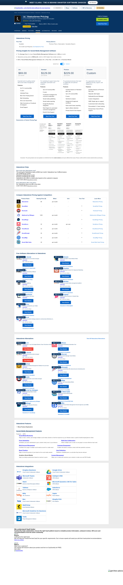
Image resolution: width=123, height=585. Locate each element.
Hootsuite (24, 210)
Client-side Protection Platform (65, 564)
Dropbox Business (29, 470)
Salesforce (56, 487)
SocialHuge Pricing (97, 219)
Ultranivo (36, 564)
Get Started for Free (38, 46)
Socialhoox (25, 224)
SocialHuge (25, 219)
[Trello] (19, 519)
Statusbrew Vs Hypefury (28, 315)
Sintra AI (26, 343)
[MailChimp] (19, 507)
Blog (15, 566)
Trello (25, 517)
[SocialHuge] (19, 220)
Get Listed (17, 549)
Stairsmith (36, 558)
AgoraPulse (64, 281)
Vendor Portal (18, 563)
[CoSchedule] (56, 273)
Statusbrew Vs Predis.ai (28, 328)
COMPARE (18, 23)
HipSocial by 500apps (28, 215)
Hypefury (26, 304)
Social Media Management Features (29, 431)
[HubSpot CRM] (49, 478)
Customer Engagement (63, 445)
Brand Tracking (23, 450)
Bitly (24, 493)
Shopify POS (57, 499)
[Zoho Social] (19, 262)
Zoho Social (27, 257)
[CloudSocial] (19, 229)
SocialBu (61, 403)
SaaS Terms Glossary (20, 569)
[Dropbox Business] (19, 472)
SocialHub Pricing (97, 206)
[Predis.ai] (19, 322)
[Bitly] (19, 495)
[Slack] (19, 483)
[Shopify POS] (49, 501)
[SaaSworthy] (32, 8)
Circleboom (64, 257)
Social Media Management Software (26, 12)
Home (15, 12)
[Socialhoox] (19, 224)
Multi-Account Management (27, 445)
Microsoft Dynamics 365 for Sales (64, 482)
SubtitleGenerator (38, 569)
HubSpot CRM (57, 476)
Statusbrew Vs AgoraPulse (66, 292)
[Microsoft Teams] (19, 478)
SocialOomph (26, 233)
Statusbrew (37, 12)
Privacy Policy (30, 558)
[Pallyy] (19, 274)
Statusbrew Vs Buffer (28, 292)
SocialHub (25, 206)
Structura (36, 561)
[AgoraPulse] (56, 287)
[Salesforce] (49, 489)
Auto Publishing (61, 450)
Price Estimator (18, 561)
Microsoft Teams (28, 476)
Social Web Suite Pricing (97, 242)
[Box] (19, 501)
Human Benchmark (39, 567)
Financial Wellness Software (64, 572)
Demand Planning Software (64, 558)
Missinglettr (64, 294)
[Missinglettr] (56, 300)
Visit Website (28, 349)
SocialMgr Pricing (97, 237)
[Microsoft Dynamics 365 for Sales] (49, 483)
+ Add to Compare (102, 16)
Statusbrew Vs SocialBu (63, 414)
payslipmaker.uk (38, 563)
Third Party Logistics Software (65, 560)
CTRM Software (61, 561)
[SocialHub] (19, 206)
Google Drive (57, 470)
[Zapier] (49, 495)
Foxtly (35, 570)
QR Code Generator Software (65, 563)
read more (25, 260)
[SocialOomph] (19, 233)
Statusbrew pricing (32, 179)
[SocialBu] (54, 408)
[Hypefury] (19, 309)
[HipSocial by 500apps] (19, 215)
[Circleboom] (56, 261)
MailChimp (26, 505)
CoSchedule (64, 268)
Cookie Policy (30, 561)
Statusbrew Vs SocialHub (29, 375)
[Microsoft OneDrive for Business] (19, 513)
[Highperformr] (19, 298)
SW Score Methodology (20, 567)
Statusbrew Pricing (97, 201)
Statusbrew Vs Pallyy (28, 279)
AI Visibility (100, 8)
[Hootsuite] (19, 211)
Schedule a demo (102, 19)
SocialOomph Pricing (97, 233)
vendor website (57, 157)
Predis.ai (26, 317)
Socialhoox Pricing (97, 224)
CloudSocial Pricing (97, 228)
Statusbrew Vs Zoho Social (29, 268)
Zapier (54, 493)
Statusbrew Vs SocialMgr (64, 390)
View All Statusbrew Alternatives (96, 338)
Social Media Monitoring (26, 435)
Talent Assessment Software (64, 569)
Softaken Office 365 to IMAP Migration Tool (45, 572)
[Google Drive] (49, 472)
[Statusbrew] (17, 18)
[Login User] (107, 8)
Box (24, 499)
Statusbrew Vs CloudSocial (64, 365)
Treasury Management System (65, 570)
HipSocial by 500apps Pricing (97, 215)
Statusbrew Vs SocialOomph (64, 378)
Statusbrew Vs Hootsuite (28, 388)
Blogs (67, 8)
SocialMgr (25, 237)
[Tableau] (19, 489)
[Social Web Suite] (19, 242)
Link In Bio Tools (61, 566)
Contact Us (17, 570)
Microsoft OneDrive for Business (34, 511)
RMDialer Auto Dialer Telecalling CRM (44, 566)
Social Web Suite (26, 242)
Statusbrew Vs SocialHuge (29, 412)
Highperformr (27, 294)
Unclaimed (27, 26)
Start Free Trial (102, 23)
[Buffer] (19, 287)
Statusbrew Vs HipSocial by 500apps (31, 401)
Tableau (25, 487)
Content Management (57, 455)
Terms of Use (30, 560)
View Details (28, 265)
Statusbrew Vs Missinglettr (66, 305)
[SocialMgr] (19, 238)
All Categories (18, 560)
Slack (25, 482)
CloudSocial (25, 228)
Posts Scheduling (24, 440)
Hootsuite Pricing (97, 210)
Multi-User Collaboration (68, 440)
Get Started (93, 2)
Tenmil (35, 560)
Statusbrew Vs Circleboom (66, 266)
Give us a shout (19, 540)
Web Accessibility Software (64, 567)
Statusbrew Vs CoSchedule (66, 279)
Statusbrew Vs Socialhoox (64, 352)
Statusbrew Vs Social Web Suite (65, 401)
